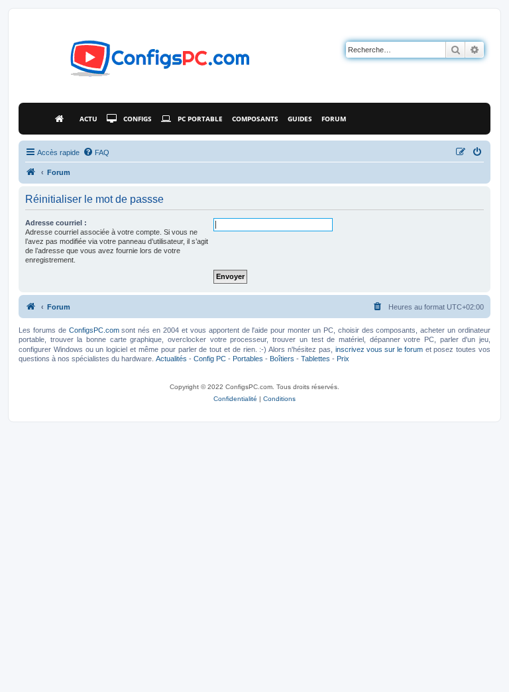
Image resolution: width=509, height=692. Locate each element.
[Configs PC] (140, 62)
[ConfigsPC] (31, 172)
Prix (343, 359)
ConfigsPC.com (94, 330)
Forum (333, 118)
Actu (88, 118)
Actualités (171, 359)
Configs (137, 118)
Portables (248, 359)
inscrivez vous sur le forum (379, 349)
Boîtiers (282, 359)
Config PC (210, 359)
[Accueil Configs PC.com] (62, 119)
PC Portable (200, 118)
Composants (255, 118)
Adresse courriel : (56, 223)
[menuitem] (96, 152)
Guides (300, 118)
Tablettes (315, 359)
